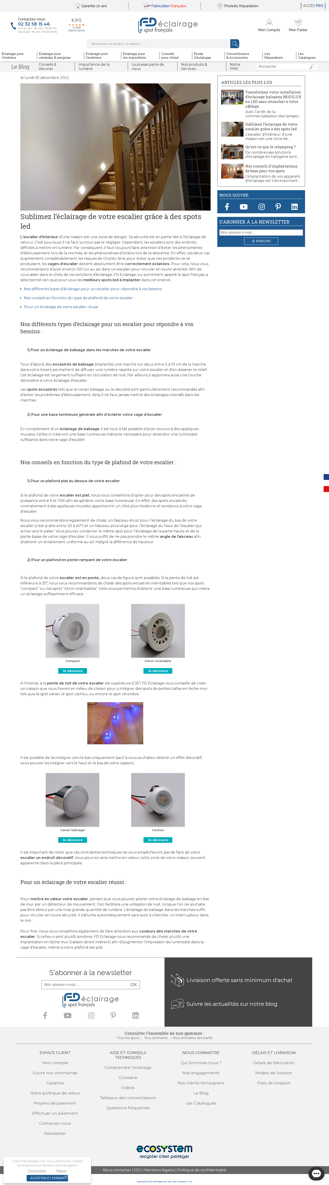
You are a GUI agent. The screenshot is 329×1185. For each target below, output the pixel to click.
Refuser (61, 1170)
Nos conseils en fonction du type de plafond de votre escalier (79, 298)
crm (190, 1182)
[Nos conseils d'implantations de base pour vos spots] (232, 177)
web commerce (180, 1182)
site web (167, 1182)
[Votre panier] (298, 25)
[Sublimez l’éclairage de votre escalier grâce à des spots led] (232, 135)
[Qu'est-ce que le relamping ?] (232, 158)
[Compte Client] (270, 25)
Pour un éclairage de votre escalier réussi (61, 307)
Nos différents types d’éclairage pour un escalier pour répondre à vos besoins (93, 289)
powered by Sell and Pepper (150, 1182)
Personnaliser (37, 1170)
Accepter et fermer (47, 1178)
